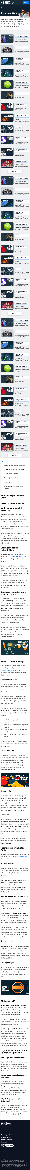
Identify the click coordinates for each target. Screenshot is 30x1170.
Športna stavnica (6, 1139)
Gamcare (11, 1166)
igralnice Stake (5, 670)
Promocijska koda (7, 1135)
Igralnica (4, 1142)
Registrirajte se (6, 1137)
